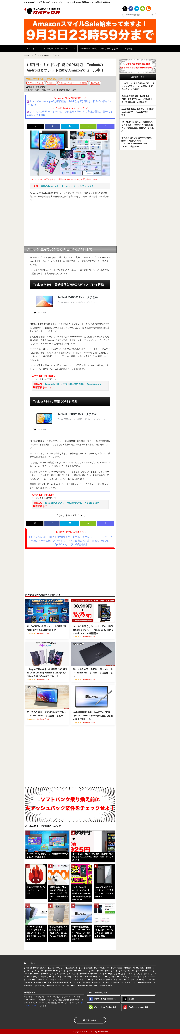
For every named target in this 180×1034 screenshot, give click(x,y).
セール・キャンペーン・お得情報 (74, 83)
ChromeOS (130, 968)
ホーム (27, 55)
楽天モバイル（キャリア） (59, 985)
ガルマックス (32, 49)
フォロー (132, 999)
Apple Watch (72, 968)
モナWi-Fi (39, 983)
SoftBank (147, 971)
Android (28, 968)
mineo (93, 971)
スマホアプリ (124, 977)
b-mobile (89, 968)
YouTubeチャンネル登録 (138, 1007)
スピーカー (111, 977)
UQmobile (36, 974)
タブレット (37, 55)
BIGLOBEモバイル (103, 968)
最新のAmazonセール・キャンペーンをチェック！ (67, 186)
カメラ (89, 977)
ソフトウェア (39, 980)
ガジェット (99, 977)
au (81, 968)
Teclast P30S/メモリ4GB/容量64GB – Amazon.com (72, 503)
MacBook (83, 971)
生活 (75, 985)
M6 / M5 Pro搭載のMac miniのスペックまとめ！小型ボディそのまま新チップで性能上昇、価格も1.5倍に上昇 (137, 126)
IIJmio (27, 971)
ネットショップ (132, 980)
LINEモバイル (60, 971)
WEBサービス (47, 974)
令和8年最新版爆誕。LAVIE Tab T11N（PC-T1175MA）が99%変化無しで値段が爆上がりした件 (136, 99)
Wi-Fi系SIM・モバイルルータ (67, 974)
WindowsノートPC (99, 974)
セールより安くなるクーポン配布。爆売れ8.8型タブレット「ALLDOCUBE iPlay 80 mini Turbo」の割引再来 (137, 142)
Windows (85, 974)
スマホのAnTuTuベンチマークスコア (59, 49)
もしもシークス (126, 974)
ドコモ (84, 980)
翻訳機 (82, 985)
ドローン (119, 980)
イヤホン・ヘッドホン (75, 977)
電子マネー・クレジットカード (100, 985)
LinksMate (72, 971)
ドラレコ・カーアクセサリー (101, 980)
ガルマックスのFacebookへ (105, 999)
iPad (41, 971)
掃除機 (87, 983)
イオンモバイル (57, 977)
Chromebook (118, 968)
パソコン (144, 980)
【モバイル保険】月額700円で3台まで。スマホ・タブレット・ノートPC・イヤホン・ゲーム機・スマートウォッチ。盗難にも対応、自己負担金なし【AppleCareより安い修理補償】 (70, 541)
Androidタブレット (51, 55)
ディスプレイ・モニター (68, 980)
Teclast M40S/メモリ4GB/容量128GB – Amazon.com (73, 384)
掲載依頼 (128, 49)
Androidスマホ (40, 968)
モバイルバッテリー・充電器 (57, 983)
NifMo (101, 971)
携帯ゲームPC (117, 983)
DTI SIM (141, 968)
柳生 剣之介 (41, 87)
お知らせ (113, 974)
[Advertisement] (70, 224)
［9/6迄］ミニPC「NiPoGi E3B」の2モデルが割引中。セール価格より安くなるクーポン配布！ (137, 86)
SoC (139, 971)
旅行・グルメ (131, 983)
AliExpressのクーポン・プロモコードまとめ (98, 49)
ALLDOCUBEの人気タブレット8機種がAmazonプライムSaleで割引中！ (137, 112)
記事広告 (95, 83)
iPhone (49, 971)
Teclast (52, 83)
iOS (34, 971)
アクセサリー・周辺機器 (38, 977)
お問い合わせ (91, 1020)
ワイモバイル (76, 983)
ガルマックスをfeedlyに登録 (105, 1007)
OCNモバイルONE (127, 971)
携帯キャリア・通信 (101, 983)
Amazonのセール (36, 83)
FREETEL (150, 968)
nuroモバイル (112, 971)
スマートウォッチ (139, 977)
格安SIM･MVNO (146, 983)
